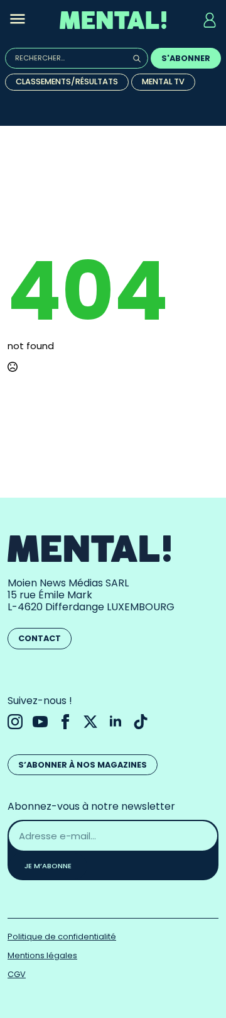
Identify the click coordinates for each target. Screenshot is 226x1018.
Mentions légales (42, 955)
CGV (17, 974)
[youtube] (40, 721)
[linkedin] (115, 721)
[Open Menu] (18, 20)
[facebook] (65, 721)
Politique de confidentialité (62, 936)
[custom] (140, 721)
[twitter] (90, 721)
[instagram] (15, 721)
